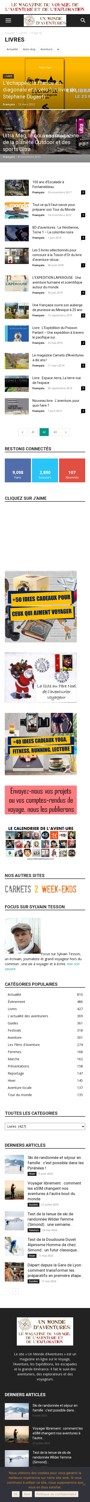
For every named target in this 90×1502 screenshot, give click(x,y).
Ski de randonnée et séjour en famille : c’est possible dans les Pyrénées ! (56, 1162)
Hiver (32, 1173)
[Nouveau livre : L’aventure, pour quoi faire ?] (17, 406)
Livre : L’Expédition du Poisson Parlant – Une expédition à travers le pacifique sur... (58, 332)
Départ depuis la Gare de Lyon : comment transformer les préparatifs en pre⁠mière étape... (56, 1270)
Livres (23, 33)
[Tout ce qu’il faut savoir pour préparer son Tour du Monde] (17, 210)
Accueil (9, 33)
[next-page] (66, 432)
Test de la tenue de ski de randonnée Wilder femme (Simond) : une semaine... (50, 1219)
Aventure (47, 49)
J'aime (18, 460)
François (9, 104)
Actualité (12, 49)
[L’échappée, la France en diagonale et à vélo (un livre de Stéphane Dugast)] (45, 92)
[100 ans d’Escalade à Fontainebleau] (17, 188)
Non (27, 1494)
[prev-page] (22, 432)
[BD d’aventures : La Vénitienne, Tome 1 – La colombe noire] (17, 233)
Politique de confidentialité (56, 1494)
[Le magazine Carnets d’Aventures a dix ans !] (17, 361)
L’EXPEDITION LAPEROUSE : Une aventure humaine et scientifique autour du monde (57, 282)
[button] (8, 20)
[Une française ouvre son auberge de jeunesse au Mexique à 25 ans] (17, 311)
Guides (33, 1204)
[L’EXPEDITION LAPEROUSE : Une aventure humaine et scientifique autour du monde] (17, 283)
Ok (16, 1494)
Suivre (45, 460)
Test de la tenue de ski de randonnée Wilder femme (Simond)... (52, 1457)
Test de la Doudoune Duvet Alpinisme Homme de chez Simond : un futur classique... (54, 1244)
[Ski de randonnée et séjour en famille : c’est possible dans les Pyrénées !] (14, 1164)
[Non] (84, 1484)
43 (55, 432)
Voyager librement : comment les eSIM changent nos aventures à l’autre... (58, 1433)
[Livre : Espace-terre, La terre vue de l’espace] (17, 384)
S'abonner (72, 460)
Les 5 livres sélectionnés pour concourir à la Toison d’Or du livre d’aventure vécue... (57, 255)
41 (33, 432)
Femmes (34, 1230)
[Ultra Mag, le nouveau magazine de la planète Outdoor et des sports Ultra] (45, 132)
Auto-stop (29, 49)
